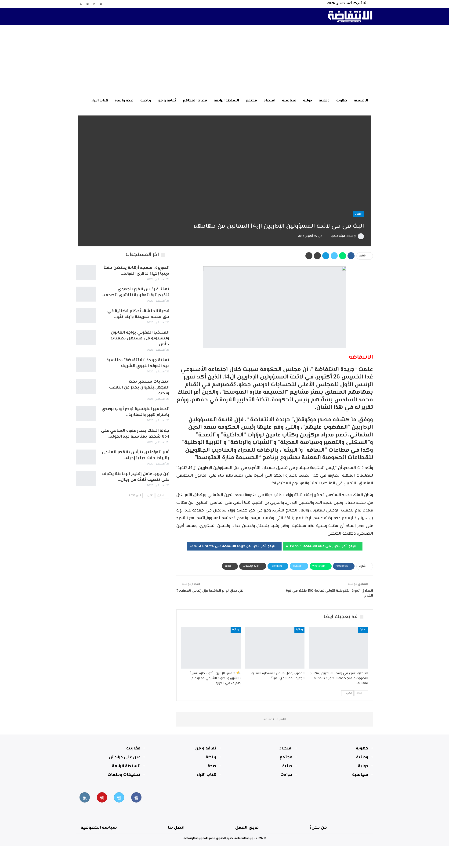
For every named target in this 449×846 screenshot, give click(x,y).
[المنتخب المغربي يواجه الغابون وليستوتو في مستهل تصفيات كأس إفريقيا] (86, 337)
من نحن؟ (318, 827)
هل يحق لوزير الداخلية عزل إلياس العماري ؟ (209, 591)
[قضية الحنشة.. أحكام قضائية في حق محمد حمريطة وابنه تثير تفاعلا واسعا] (86, 315)
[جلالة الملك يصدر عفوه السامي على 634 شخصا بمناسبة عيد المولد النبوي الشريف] (86, 435)
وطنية (324, 101)
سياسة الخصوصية (99, 827)
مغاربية (133, 748)
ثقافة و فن (167, 101)
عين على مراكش (124, 757)
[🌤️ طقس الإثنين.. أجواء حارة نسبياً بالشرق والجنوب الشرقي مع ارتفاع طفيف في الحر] (211, 648)
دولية (307, 101)
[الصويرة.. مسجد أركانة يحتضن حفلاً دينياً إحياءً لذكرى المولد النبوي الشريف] (86, 272)
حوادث (286, 775)
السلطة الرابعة (226, 101)
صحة (212, 766)
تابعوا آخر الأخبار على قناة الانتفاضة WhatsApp (321, 546)
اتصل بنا (176, 827)
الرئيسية (361, 101)
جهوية (341, 101)
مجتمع (251, 101)
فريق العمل (247, 827)
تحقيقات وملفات (124, 775)
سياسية (289, 101)
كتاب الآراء (99, 101)
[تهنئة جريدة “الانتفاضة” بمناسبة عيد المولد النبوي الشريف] (86, 364)
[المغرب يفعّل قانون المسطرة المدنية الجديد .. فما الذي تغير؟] (274, 648)
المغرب (358, 214)
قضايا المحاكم (195, 101)
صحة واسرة (124, 101)
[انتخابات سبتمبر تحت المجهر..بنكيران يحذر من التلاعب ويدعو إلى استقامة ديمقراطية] (86, 386)
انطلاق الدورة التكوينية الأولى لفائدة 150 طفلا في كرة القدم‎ (329, 593)
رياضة (211, 757)
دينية (287, 766)
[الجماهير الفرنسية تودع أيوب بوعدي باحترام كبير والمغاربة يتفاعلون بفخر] (86, 413)
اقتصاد (269, 101)
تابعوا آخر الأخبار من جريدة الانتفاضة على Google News (233, 546)
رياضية (145, 101)
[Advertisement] (224, 60)
